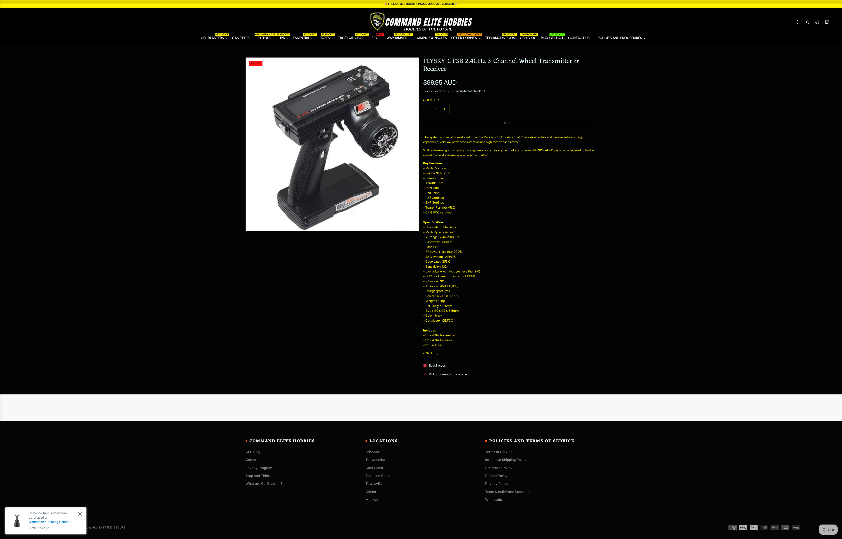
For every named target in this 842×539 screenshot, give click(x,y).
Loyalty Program (259, 468)
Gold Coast (374, 468)
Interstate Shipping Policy (505, 460)
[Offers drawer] (817, 22)
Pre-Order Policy (498, 468)
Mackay (372, 500)
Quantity (431, 100)
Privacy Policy (496, 484)
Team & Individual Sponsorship (509, 492)
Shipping (448, 91)
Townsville (374, 484)
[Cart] (826, 22)
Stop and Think (258, 476)
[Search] (798, 22)
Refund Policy (496, 476)
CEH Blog (253, 452)
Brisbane (373, 452)
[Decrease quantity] (428, 109)
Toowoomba (375, 460)
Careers (252, 460)
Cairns (371, 492)
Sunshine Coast (378, 476)
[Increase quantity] (444, 109)
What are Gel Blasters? (264, 484)
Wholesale (493, 500)
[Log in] (807, 22)
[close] (80, 514)
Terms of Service (498, 452)
